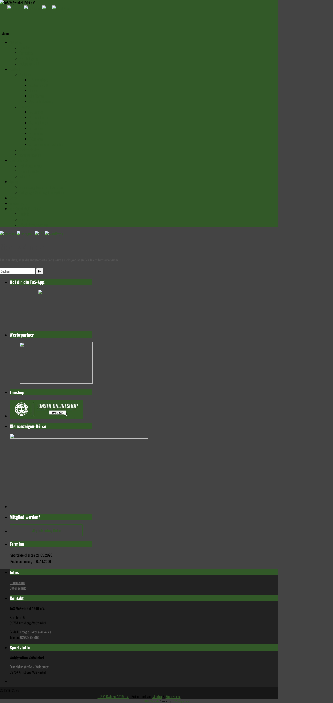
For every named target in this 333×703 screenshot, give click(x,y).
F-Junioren (36, 138)
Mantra (157, 696)
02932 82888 (29, 637)
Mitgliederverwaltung (34, 224)
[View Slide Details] (56, 324)
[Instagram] (33, 8)
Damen (33, 90)
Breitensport (18, 203)
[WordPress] (61, 8)
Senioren (25, 74)
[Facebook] (15, 8)
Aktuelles (16, 42)
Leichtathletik (19, 160)
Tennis (14, 181)
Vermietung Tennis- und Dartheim (42, 187)
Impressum (17, 582)
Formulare (26, 53)
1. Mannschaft (38, 79)
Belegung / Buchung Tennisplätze (42, 192)
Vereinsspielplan (30, 155)
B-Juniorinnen (38, 117)
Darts (13, 198)
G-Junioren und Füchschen (46, 144)
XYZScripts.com (181, 701)
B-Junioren (36, 112)
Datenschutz (18, 588)
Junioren (25, 106)
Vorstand (25, 219)
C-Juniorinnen (38, 122)
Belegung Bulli (29, 63)
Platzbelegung (29, 58)
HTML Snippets (151, 701)
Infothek (25, 176)
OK (40, 271)
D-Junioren (36, 128)
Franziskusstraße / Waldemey (29, 666)
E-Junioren (36, 133)
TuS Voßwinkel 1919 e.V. (25, 208)
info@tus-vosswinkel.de (35, 631)
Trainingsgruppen (31, 165)
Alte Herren (36, 96)
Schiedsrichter (29, 149)
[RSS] (47, 8)
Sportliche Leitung (41, 101)
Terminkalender (29, 171)
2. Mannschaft (38, 85)
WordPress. (173, 696)
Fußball (15, 69)
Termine (25, 47)
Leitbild (24, 214)
